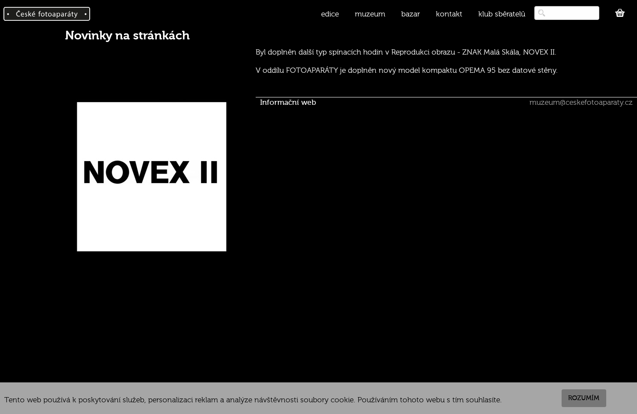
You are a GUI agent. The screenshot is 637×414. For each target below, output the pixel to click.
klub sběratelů (501, 14)
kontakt (449, 14)
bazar (410, 14)
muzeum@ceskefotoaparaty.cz (581, 102)
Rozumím (583, 398)
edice (330, 14)
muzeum (370, 14)
